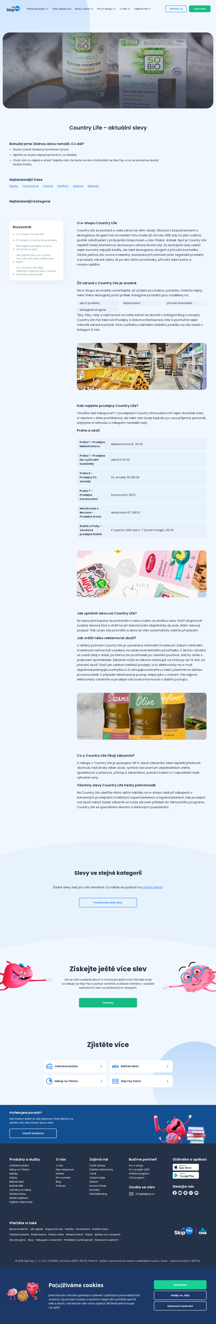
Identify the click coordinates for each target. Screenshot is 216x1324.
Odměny (108, 1002)
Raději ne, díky (180, 1295)
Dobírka (69, 1229)
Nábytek (93, 186)
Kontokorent (83, 1229)
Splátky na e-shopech (107, 1234)
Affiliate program (139, 1173)
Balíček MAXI (16, 1181)
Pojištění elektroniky (21, 1202)
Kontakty (94, 1190)
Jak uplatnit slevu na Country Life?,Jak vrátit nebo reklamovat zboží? (35, 258)
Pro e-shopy (136, 1165)
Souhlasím (180, 1284)
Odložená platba (19, 1165)
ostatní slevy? (152, 887)
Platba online (56, 1234)
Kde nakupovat (65, 1169)
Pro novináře (63, 1177)
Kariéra (60, 1173)
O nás (59, 1165)
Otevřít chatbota (33, 1133)
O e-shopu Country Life (30, 234)
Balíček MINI (16, 1185)
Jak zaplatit (36, 1229)
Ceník (92, 1173)
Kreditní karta (100, 1229)
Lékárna (78, 186)
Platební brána (74, 1234)
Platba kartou (39, 1234)
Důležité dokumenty (101, 1169)
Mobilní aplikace (18, 1198)
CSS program (136, 1177)
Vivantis (48, 186)
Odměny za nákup (20, 1190)
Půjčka (13, 1177)
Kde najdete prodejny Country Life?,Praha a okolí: (34, 247)
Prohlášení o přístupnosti (78, 1240)
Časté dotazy (97, 1165)
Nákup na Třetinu (19, 1169)
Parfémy (63, 186)
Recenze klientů (18, 1229)
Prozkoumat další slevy (108, 902)
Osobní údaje (97, 1177)
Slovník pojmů (17, 1240)
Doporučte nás (54, 1229)
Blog (58, 1181)
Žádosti (93, 1181)
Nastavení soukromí (106, 1240)
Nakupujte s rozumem (49, 1240)
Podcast (60, 1185)
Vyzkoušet (200, 8)
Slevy (31, 1240)
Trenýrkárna (30, 186)
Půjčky (88, 1234)
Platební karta (17, 1194)
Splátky (13, 1173)
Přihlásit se (176, 8)
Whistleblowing (98, 1194)
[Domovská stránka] (13, 9)
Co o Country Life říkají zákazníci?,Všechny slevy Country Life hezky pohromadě (36, 271)
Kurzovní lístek (97, 1185)
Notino (13, 186)
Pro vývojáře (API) (139, 1169)
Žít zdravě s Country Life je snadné (36, 240)
